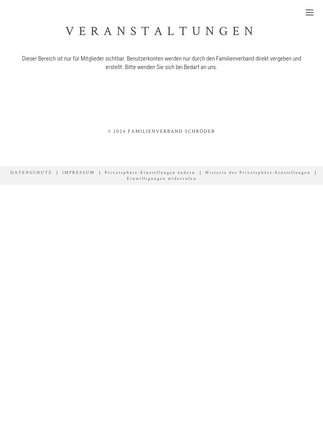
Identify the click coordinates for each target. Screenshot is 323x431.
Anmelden (192, 93)
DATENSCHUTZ (31, 172)
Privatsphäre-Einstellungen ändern (150, 172)
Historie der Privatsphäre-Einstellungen (257, 172)
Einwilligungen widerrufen (162, 178)
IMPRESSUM (78, 172)
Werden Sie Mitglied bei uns (271, 93)
